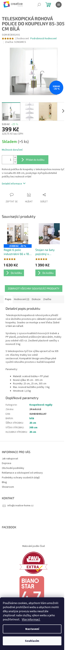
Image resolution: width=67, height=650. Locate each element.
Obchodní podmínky (13, 468)
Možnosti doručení (12, 150)
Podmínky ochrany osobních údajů (21, 477)
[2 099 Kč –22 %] (18, 233)
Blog (4, 482)
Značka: (15, 42)
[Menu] (58, 4)
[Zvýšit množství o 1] (15, 157)
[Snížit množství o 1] (15, 162)
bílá (31, 418)
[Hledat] (39, 4)
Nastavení (32, 629)
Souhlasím (32, 641)
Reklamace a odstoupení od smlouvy (22, 473)
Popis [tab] (8, 299)
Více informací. (31, 619)
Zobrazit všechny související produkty (33, 288)
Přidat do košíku (35, 159)
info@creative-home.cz (20, 505)
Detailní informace (12, 184)
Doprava (6, 463)
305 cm (33, 427)
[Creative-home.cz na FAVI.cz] (33, 563)
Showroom (8, 487)
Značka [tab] (47, 299)
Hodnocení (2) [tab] (21, 299)
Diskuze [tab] (36, 299)
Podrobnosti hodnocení (43, 38)
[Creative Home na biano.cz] (31, 593)
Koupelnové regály (40, 405)
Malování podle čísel (33, 546)
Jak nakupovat (10, 459)
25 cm (32, 423)
